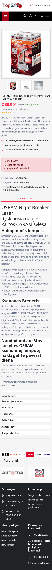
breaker (39, 187)
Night (32, 187)
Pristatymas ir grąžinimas (35, 506)
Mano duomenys (9, 535)
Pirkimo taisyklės (36, 499)
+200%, (5, 190)
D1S (18, 187)
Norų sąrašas (7, 544)
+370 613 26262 (42, 5)
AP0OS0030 (21, 177)
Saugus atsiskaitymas (39, 495)
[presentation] (44, 461)
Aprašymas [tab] (26, 198)
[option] (13, 85)
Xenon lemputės (21, 182)
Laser (46, 187)
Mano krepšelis (8, 540)
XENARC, (25, 187)
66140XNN (14, 190)
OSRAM (12, 187)
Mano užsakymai (9, 531)
